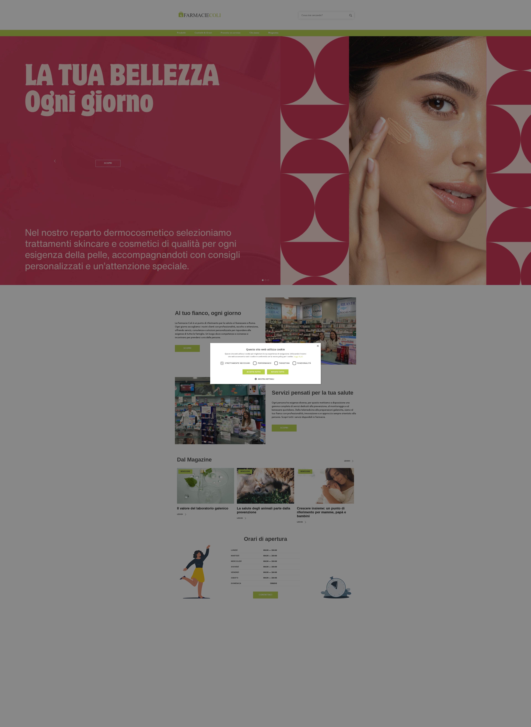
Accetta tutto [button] (254, 372)
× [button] (318, 346)
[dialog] (265, 363)
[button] (265, 379)
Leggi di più (298, 356)
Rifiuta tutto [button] (277, 372)
